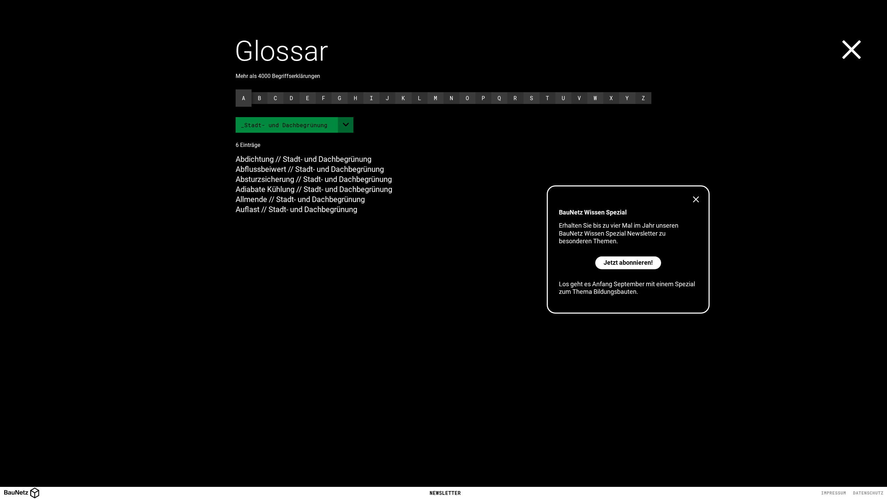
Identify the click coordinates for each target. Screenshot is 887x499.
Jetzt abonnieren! (628, 262)
